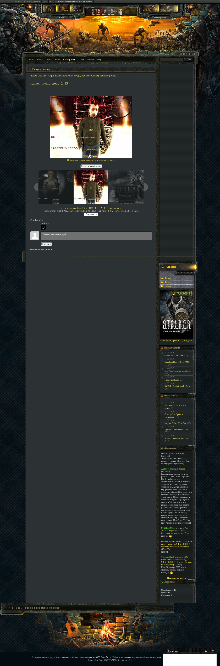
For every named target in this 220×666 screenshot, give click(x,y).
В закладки (36, 1)
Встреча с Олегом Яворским (176, 438)
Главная (31, 59)
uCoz (130, 660)
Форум (40, 59)
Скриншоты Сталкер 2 (60, 75)
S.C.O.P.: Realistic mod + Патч (177, 386)
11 (97, 208)
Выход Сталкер (38, 75)
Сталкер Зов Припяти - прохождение (176, 340)
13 (103, 208)
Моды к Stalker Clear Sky (175, 423)
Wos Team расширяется (174, 529)
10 (94, 208)
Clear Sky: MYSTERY (173, 356)
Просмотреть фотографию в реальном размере (91, 160)
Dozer (136, 211)
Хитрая (181, 453)
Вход (61, 17)
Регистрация (160, 17)
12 (100, 208)
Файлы (57, 59)
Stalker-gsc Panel (171, 380)
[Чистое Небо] (76, 11)
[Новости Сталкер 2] (169, 11)
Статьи (49, 59)
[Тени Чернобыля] (62, 11)
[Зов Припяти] (150, 11)
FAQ (99, 59)
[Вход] (43, 227)
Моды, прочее (81, 75)
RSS (51, 1)
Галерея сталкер (41, 69)
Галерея (90, 59)
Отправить (46, 244)
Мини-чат (171, 651)
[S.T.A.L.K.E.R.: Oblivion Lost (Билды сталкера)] (49, 11)
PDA (45, 1)
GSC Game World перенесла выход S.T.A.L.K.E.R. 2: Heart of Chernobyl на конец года (176, 544)
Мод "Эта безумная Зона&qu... (177, 371)
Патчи (81, 59)
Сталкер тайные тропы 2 (104, 75)
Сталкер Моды (69, 59)
